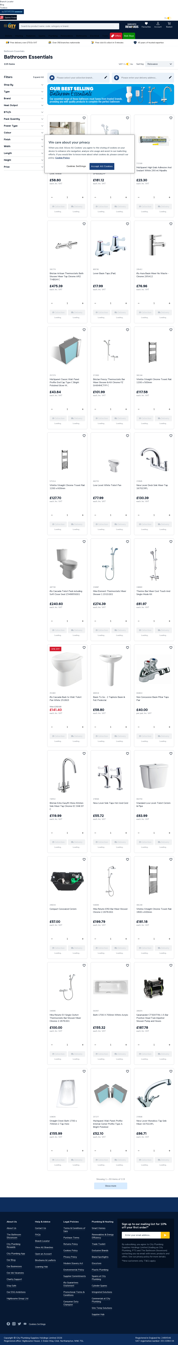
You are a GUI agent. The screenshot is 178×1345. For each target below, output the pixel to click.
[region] (89, 154)
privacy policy (143, 1256)
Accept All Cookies (102, 166)
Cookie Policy (62, 157)
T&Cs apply (150, 1260)
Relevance (152, 64)
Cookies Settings (76, 166)
